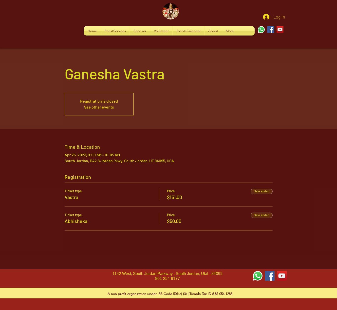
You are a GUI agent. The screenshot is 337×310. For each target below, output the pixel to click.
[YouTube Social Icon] (282, 276)
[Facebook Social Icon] (270, 276)
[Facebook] (270, 29)
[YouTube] (280, 29)
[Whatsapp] (261, 29)
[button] (115, 31)
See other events (99, 107)
